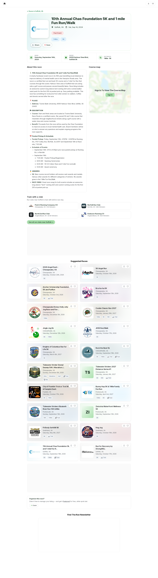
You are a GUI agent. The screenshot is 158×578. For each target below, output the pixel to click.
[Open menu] (150, 3)
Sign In (110, 95)
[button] (71, 266)
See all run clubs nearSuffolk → (41, 222)
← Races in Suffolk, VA (35, 11)
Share (37, 45)
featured (66, 501)
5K (63, 39)
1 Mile (55, 39)
